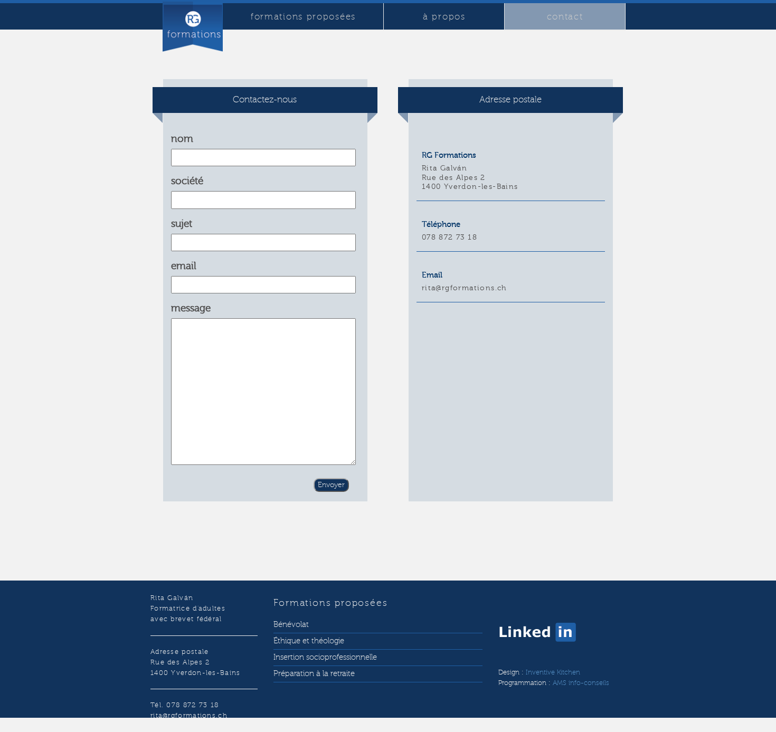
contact (565, 17)
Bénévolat (291, 624)
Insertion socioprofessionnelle (325, 657)
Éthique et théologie (308, 640)
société (187, 181)
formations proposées (303, 17)
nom (182, 139)
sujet (181, 224)
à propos (444, 17)
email (183, 266)
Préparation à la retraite (314, 673)
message (191, 308)
